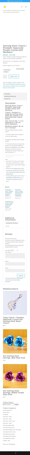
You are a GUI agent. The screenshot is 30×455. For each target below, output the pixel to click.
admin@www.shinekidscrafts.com (13, 177)
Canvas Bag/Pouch (7, 410)
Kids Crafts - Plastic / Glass (9, 421)
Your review (8, 252)
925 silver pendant (10, 84)
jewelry (23, 84)
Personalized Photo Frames (9, 432)
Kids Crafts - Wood (7, 423)
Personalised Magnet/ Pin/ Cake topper (12, 429)
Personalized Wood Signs (8, 438)
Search (16, 404)
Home (4, 10)
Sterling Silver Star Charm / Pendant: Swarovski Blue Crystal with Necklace (9, 204)
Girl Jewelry (8, 10)
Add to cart (13, 76)
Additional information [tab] (10, 96)
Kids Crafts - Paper (7, 419)
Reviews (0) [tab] (7, 98)
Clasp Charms (6, 412)
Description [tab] (7, 94)
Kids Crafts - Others (7, 416)
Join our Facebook (9, 444)
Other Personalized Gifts (8, 425)
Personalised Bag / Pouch (9, 427)
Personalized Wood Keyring (9, 436)
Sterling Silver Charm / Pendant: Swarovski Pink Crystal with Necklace (9, 192)
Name (7, 261)
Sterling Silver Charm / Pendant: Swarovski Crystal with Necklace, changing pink (19, 192)
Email (6, 268)
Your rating (8, 250)
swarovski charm (11, 87)
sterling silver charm (14, 86)
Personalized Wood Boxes (9, 434)
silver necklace (6, 86)
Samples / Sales (6, 440)
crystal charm (18, 84)
